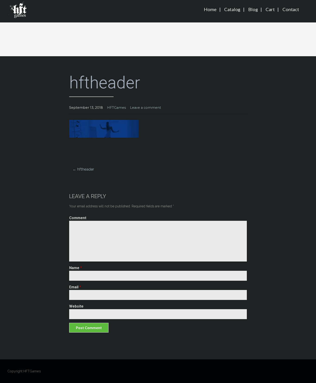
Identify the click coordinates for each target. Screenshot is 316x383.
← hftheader (83, 169)
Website (76, 306)
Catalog (232, 9)
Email (75, 287)
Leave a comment (145, 108)
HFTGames (116, 108)
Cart (270, 9)
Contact (290, 9)
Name (75, 268)
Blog (253, 9)
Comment (77, 218)
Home (210, 9)
